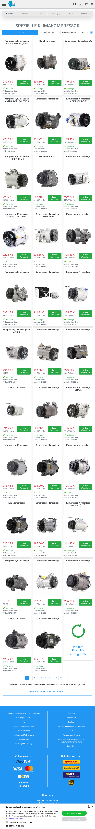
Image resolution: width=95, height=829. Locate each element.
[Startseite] (8, 4)
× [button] (92, 806)
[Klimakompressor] (47, 62)
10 (61, 678)
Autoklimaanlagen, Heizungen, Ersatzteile (23, 713)
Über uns (71, 713)
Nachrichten (71, 746)
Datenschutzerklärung (71, 735)
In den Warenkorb (24, 83)
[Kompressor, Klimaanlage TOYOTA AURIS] (47, 236)
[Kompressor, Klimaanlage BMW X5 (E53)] (78, 524)
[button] (7, 822)
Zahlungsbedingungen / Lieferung (71, 726)
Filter (44, 33)
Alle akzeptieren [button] (74, 813)
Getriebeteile (24, 739)
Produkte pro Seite (69, 33)
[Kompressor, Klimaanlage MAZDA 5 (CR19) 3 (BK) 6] (17, 120)
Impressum (71, 718)
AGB (71, 731)
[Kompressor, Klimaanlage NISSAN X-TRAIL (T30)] (17, 62)
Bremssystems (24, 731)
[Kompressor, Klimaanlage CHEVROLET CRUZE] (17, 236)
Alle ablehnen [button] (74, 819)
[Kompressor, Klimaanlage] (47, 120)
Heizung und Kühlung (23, 744)
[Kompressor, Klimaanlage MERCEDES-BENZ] (78, 120)
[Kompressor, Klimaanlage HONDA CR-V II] (17, 178)
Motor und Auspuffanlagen (23, 726)
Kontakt (71, 722)
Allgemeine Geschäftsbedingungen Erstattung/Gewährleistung (71, 740)
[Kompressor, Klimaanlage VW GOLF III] (17, 351)
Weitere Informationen (14, 818)
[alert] (47, 816)
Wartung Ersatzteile (23, 718)
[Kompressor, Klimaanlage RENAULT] (78, 409)
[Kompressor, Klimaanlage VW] (78, 62)
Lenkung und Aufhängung (24, 735)
